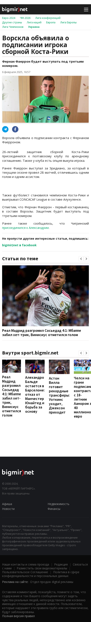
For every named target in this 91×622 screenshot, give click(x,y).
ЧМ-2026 (25, 18)
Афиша (7, 504)
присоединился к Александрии (25, 227)
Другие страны (12, 22)
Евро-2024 (8, 18)
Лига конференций (48, 18)
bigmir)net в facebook (19, 245)
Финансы (54, 509)
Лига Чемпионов (12, 27)
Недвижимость (58, 504)
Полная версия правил (18, 616)
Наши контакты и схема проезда (25, 564)
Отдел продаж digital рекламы (51, 582)
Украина (34, 27)
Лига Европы (68, 22)
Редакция (61, 564)
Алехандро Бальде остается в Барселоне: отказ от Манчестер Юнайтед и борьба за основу (35, 394)
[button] (81, 258)
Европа (50, 22)
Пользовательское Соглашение (25, 572)
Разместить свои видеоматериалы (42, 568)
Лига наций (34, 22)
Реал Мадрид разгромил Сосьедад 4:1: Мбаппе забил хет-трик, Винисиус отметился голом (41, 332)
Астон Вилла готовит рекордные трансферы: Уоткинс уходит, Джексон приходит (59, 395)
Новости (8, 509)
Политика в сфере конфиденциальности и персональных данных (40, 574)
